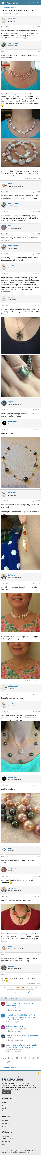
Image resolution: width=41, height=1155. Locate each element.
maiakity (6, 14)
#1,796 (37, 856)
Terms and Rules (7, 1139)
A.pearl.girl (9, 1029)
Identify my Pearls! (17, 1020)
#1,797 (37, 876)
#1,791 (37, 501)
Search (4, 1111)
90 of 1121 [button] (20, 988)
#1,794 (37, 712)
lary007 (8, 1038)
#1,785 (37, 234)
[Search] (38, 2)
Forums (5, 1105)
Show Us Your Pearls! (18, 1038)
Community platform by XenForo (20, 1151)
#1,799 (37, 954)
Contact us (6, 1136)
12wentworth (10, 1008)
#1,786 (37, 254)
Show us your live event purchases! (22, 1035)
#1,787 (37, 274)
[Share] (33, 27)
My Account (6, 1123)
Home (4, 1103)
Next (29, 988)
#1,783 (37, 192)
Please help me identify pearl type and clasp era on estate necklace (21, 1016)
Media (4, 1108)
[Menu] (3, 2)
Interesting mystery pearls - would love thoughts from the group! (21, 1046)
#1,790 (37, 430)
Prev (12, 988)
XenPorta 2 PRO (6, 1152)
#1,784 (37, 212)
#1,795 (37, 785)
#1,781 (37, 27)
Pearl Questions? (20, 1008)
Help (3, 1144)
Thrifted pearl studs (15, 1026)
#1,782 (37, 51)
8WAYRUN (26, 1152)
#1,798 (37, 896)
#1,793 (37, 694)
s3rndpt (8, 1050)
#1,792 (37, 583)
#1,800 (37, 974)
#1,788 (37, 305)
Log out (5, 1126)
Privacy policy (7, 1141)
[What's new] (34, 2)
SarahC (8, 1020)
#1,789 (37, 410)
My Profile (5, 1121)
